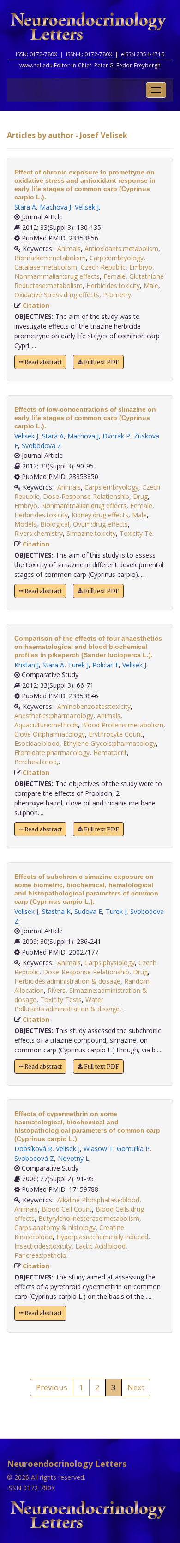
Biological (54, 524)
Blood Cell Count (67, 1209)
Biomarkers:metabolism (50, 257)
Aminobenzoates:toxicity (94, 706)
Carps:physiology (109, 962)
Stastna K (56, 911)
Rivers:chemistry (38, 533)
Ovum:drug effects (100, 524)
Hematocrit (110, 752)
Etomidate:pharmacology (52, 752)
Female (114, 276)
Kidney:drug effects (100, 514)
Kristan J (26, 664)
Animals (69, 248)
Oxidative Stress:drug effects (56, 294)
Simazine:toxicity (91, 533)
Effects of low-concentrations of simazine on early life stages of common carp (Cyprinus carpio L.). (85, 418)
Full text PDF (101, 362)
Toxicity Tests (61, 999)
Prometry (117, 294)
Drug (140, 496)
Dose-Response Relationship (86, 496)
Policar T (105, 664)
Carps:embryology (117, 257)
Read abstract (42, 362)
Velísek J (68, 1148)
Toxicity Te (136, 533)
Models (25, 524)
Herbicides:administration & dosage (67, 981)
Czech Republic (103, 267)
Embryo (140, 267)
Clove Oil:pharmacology (49, 734)
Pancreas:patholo (40, 1255)
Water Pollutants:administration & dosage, (67, 1004)
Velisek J (87, 207)
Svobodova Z (41, 445)
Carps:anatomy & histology (55, 1227)
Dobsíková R (33, 1148)
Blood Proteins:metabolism (122, 724)
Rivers (57, 990)
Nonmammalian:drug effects (57, 276)
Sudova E (88, 911)
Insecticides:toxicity (43, 1246)
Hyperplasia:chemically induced (102, 1236)
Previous (51, 1387)
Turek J (78, 664)
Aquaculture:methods (46, 724)
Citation (36, 305)
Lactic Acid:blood (100, 1246)
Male (151, 285)
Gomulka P (133, 1148)
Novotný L (73, 1158)
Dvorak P (116, 436)
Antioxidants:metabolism (121, 248)
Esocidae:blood (37, 743)
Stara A (25, 207)
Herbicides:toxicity (113, 285)
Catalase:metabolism (45, 267)
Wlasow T (98, 1148)
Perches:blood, (36, 761)
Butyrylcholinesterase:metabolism (88, 1218)
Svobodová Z (34, 1158)
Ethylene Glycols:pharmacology (109, 743)
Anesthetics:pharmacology (53, 715)
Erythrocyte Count (116, 734)
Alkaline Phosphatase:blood (98, 1199)
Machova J (55, 207)
